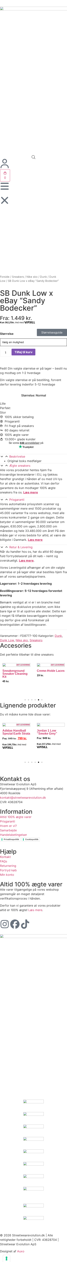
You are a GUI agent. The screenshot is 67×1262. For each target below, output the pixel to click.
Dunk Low (7, 640)
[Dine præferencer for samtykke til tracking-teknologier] (6, 1258)
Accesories (15, 645)
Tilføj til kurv (23, 352)
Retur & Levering (21, 547)
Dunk (43, 276)
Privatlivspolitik (11, 839)
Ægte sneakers (19, 465)
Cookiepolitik (31, 839)
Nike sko (32, 276)
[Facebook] (15, 924)
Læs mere (30, 492)
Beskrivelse (17, 456)
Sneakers (18, 276)
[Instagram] (4, 924)
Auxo (20, 1251)
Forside (4, 276)
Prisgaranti (16, 499)
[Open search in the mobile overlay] (33, 157)
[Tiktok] (25, 924)
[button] (33, 456)
